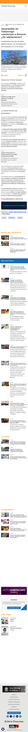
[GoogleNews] (14, 716)
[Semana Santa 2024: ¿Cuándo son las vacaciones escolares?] (5, 243)
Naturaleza (12, 217)
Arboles (20, 217)
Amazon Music (6, 213)
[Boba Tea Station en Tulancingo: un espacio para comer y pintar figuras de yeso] (5, 521)
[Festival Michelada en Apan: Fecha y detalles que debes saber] (5, 237)
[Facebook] (8, 716)
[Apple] (17, 716)
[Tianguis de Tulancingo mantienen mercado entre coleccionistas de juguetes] (5, 285)
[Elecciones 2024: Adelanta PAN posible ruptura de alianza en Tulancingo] (5, 250)
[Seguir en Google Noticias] (26, 75)
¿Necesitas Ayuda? (14, 713)
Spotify (11, 212)
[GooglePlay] (20, 716)
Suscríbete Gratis (14, 607)
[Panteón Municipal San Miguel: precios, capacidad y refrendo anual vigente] (5, 535)
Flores (4, 217)
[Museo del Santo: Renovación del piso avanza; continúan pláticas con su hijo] (5, 390)
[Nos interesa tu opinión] (14, 689)
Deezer (25, 212)
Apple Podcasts (18, 212)
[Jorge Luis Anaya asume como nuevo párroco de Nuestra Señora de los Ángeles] (5, 370)
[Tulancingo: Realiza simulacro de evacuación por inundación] (5, 352)
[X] (11, 716)
